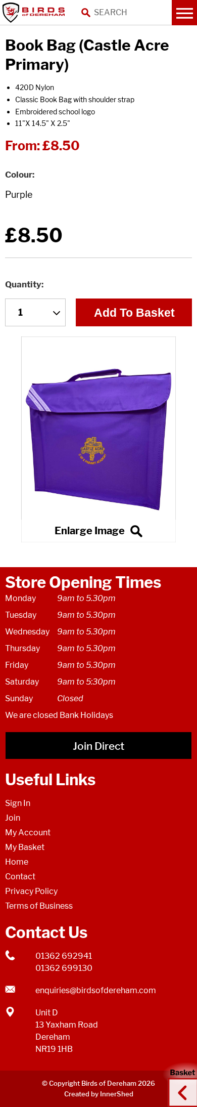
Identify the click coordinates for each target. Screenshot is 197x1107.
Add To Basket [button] (134, 312)
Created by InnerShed (98, 1094)
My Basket (24, 847)
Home (16, 862)
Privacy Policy (31, 891)
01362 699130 (63, 968)
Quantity (23, 284)
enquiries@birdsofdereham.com (95, 990)
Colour (18, 174)
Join (12, 818)
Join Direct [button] (98, 746)
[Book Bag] (98, 439)
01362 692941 (63, 956)
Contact (20, 876)
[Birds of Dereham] (35, 13)
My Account (28, 832)
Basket (179, 1083)
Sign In (17, 803)
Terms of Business (39, 906)
